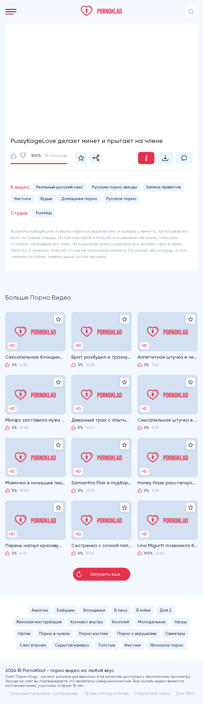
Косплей (120, 621)
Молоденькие (152, 621)
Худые (46, 198)
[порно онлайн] (101, 11)
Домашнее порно (79, 198)
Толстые (106, 645)
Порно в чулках (54, 633)
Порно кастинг (93, 633)
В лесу (120, 610)
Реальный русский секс (59, 186)
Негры (181, 621)
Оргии (24, 633)
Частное (22, 198)
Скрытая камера (72, 645)
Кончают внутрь (87, 621)
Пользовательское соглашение (43, 693)
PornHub (44, 212)
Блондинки (94, 610)
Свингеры (175, 633)
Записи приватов (163, 186)
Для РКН (185, 693)
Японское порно (166, 645)
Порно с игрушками (136, 633)
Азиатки (39, 610)
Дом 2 (166, 610)
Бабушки (66, 610)
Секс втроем (33, 645)
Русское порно (121, 198)
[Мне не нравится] (23, 155)
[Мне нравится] (13, 155)
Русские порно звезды (114, 186)
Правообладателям (106, 693)
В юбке (143, 610)
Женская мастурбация (39, 621)
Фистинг (132, 645)
